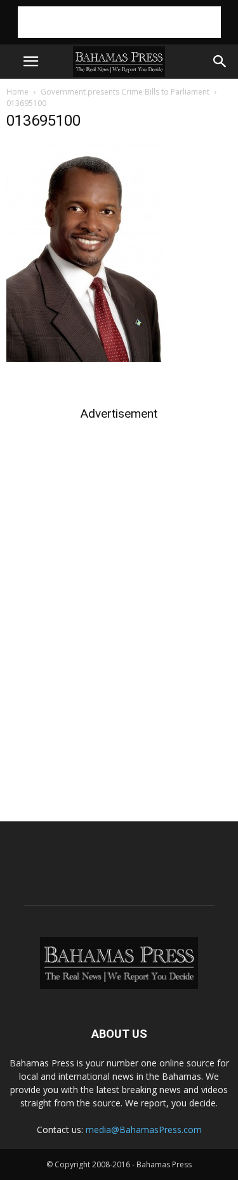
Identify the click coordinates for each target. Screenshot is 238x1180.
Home (17, 91)
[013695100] (85, 359)
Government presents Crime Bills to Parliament (125, 91)
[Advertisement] (119, 22)
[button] (220, 61)
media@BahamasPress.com (144, 1130)
